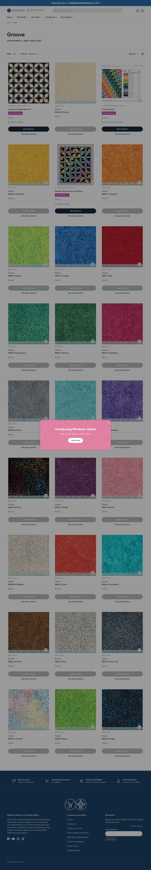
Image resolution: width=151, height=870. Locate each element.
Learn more (75, 440)
